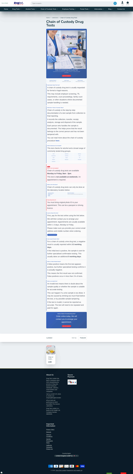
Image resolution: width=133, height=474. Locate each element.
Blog (109, 9)
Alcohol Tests (30, 9)
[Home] (19, 3)
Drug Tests (16, 9)
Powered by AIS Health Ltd (74, 470)
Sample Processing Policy (49, 440)
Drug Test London (61, 470)
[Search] (115, 3)
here (58, 141)
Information (98, 9)
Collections (55, 17)
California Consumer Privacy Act (49, 447)
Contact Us (121, 9)
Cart (127, 3)
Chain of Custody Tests (48, 9)
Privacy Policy (50, 429)
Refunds (48, 432)
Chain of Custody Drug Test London (50, 354)
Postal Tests (84, 9)
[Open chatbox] (1, 473)
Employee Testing (68, 9)
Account (122, 3)
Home (6, 9)
